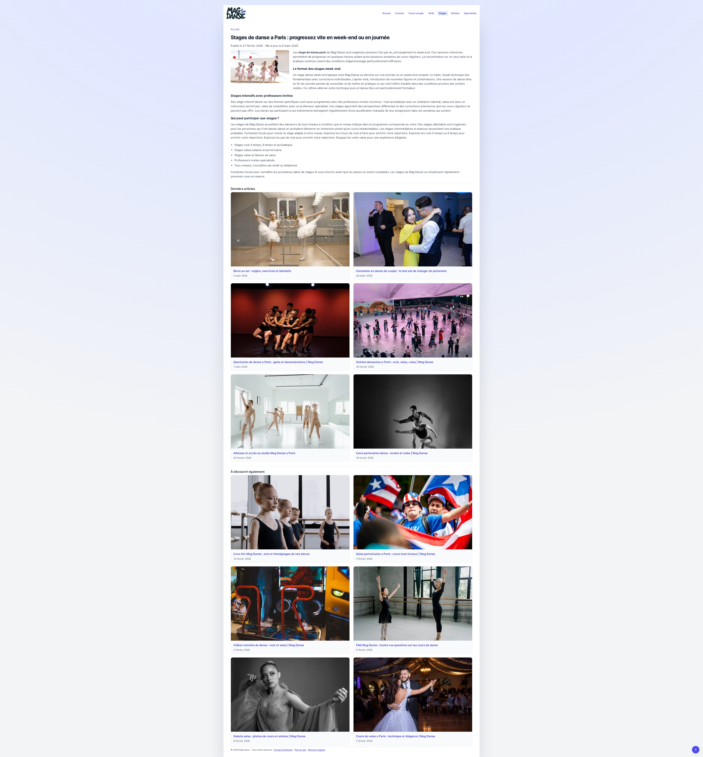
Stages (443, 13)
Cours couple (416, 13)
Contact (399, 13)
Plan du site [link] (300, 750)
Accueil (386, 13)
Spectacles (470, 13)
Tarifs (431, 13)
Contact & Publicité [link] (283, 750)
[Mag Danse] (236, 13)
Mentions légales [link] (316, 750)
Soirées (455, 13)
